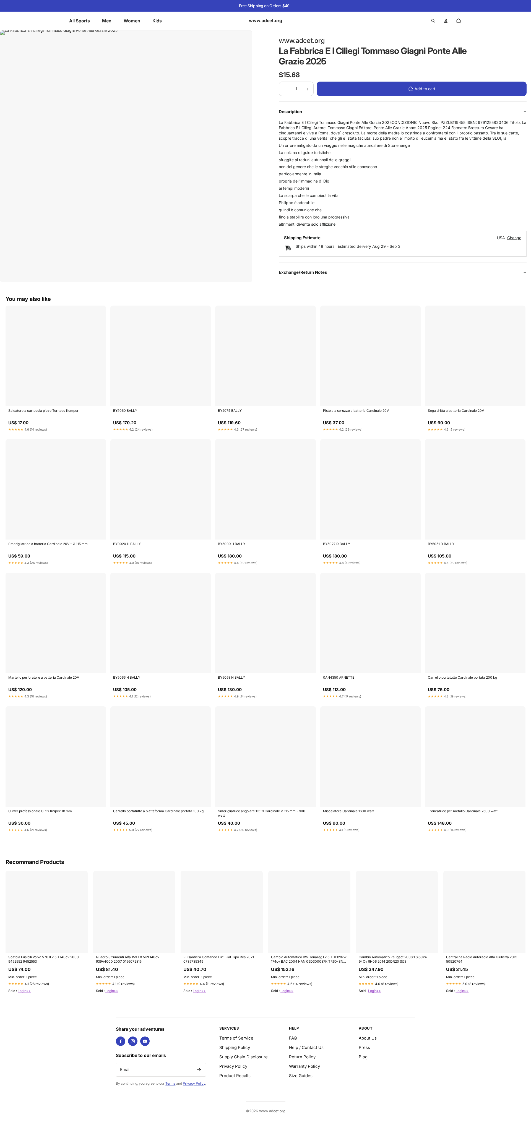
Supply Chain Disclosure (243, 1056)
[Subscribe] (199, 1070)
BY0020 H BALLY (127, 544)
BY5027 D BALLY (336, 544)
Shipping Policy (234, 1047)
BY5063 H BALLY (231, 677)
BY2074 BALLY (230, 410)
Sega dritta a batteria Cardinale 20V (456, 410)
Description (290, 111)
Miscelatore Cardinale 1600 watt (348, 811)
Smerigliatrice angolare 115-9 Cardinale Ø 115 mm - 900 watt (261, 813)
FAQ (293, 1038)
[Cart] (458, 21)
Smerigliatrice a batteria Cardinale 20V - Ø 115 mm (48, 544)
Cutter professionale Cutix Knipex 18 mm (40, 811)
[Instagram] (132, 1041)
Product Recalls (235, 1075)
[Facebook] (120, 1041)
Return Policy (302, 1056)
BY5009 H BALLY (231, 544)
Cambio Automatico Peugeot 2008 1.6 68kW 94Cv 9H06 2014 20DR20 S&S (393, 959)
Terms (170, 1083)
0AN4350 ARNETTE (338, 677)
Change (514, 238)
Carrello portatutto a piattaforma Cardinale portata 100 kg (158, 811)
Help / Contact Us (306, 1047)
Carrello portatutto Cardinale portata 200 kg (462, 677)
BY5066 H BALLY (126, 677)
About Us (368, 1038)
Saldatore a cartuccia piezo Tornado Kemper (43, 410)
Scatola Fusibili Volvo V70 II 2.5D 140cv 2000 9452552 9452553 (43, 959)
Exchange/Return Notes (303, 272)
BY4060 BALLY (125, 410)
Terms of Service (236, 1038)
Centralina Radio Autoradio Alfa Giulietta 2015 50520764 (481, 959)
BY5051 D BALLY (441, 544)
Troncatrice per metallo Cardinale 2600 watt (463, 811)
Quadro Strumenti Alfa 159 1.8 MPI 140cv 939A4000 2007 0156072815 (127, 959)
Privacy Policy (194, 1083)
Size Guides (301, 1075)
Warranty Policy (304, 1066)
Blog (363, 1056)
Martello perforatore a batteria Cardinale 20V (43, 677)
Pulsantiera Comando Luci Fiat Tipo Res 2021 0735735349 (218, 959)
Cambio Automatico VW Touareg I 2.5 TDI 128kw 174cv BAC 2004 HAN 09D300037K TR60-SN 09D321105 (309, 959)
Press (364, 1047)
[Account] (446, 21)
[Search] (433, 21)
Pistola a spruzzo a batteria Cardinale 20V (356, 410)
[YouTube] (145, 1041)
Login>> (24, 991)
